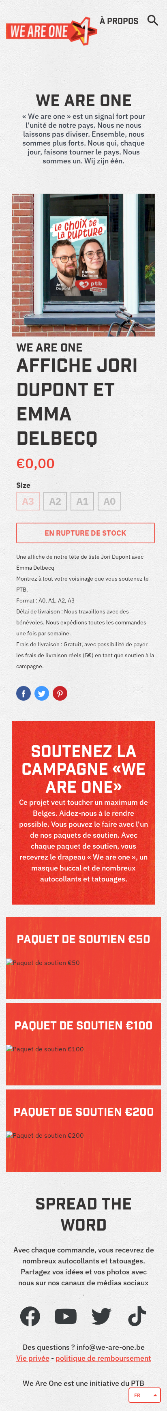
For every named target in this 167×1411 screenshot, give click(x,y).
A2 (55, 501)
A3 (28, 501)
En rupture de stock (85, 533)
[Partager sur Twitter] (41, 693)
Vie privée (32, 1358)
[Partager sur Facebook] (23, 693)
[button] (144, 1395)
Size (23, 485)
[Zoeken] (153, 21)
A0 (109, 501)
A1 (82, 501)
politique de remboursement (103, 1358)
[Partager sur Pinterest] (60, 693)
